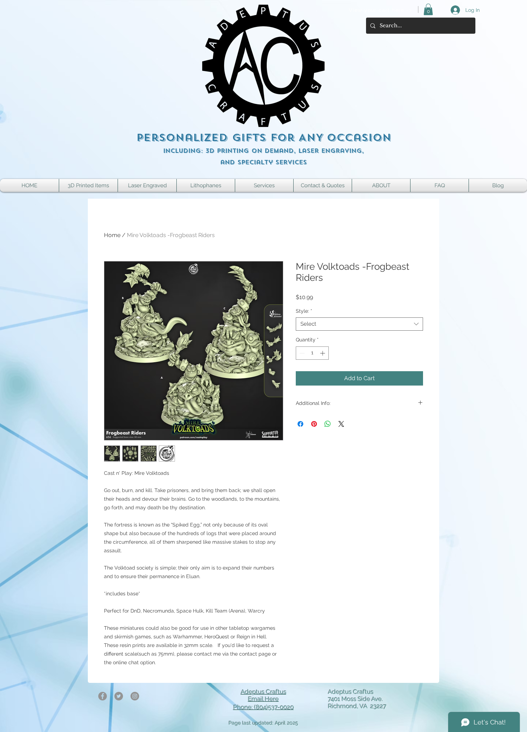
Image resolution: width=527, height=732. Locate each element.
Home (112, 235)
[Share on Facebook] (300, 424)
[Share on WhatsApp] (327, 424)
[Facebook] (102, 696)
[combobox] (359, 324)
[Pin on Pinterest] (314, 424)
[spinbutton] (312, 353)
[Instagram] (134, 696)
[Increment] (323, 353)
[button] (428, 9)
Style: (304, 311)
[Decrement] (301, 353)
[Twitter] (118, 696)
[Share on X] (341, 424)
